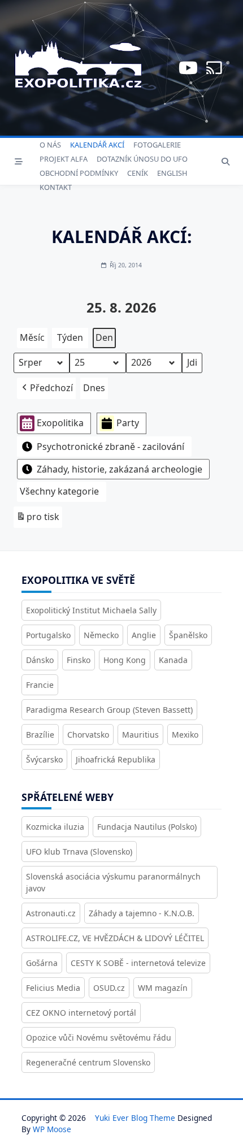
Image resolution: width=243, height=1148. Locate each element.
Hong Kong (124, 660)
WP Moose (52, 1129)
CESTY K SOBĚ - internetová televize (138, 963)
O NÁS (50, 145)
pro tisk (37, 519)
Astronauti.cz (51, 913)
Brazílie (40, 734)
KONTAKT (56, 187)
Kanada (173, 660)
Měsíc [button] (32, 337)
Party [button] (127, 423)
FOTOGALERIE (157, 145)
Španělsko (188, 635)
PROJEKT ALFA (64, 159)
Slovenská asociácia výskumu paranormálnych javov (113, 882)
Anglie (144, 635)
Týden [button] (70, 337)
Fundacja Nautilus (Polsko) (147, 826)
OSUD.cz (109, 987)
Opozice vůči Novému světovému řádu (98, 1037)
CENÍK (137, 173)
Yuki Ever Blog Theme (135, 1117)
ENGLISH (172, 173)
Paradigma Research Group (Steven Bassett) (109, 709)
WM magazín (163, 987)
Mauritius (140, 734)
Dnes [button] (94, 388)
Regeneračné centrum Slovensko (88, 1062)
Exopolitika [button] (60, 423)
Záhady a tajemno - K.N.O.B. (141, 913)
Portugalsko (48, 635)
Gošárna (42, 963)
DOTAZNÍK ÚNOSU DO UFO (142, 159)
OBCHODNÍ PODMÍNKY (79, 173)
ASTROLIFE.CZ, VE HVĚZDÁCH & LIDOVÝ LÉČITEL (115, 938)
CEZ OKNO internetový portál (81, 1012)
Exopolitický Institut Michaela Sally (91, 610)
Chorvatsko (88, 734)
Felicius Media (53, 987)
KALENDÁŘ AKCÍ (97, 145)
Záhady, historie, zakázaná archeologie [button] (119, 469)
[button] (46, 388)
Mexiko (185, 734)
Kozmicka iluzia (55, 826)
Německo (101, 635)
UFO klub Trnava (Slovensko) (79, 851)
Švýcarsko (44, 759)
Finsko (78, 660)
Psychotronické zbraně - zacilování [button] (110, 446)
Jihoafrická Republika (115, 759)
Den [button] (104, 337)
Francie (40, 684)
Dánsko (40, 660)
